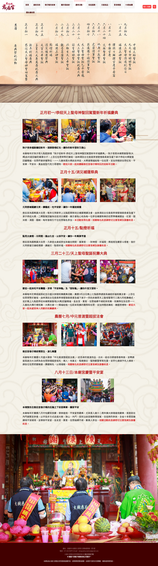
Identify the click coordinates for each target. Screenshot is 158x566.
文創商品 (104, 5)
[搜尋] (154, 6)
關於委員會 (65, 5)
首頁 (27, 5)
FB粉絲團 (129, 5)
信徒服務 (91, 5)
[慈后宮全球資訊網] (11, 6)
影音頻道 (117, 5)
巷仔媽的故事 (50, 5)
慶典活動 (79, 5)
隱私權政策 (30, 12)
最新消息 (36, 5)
